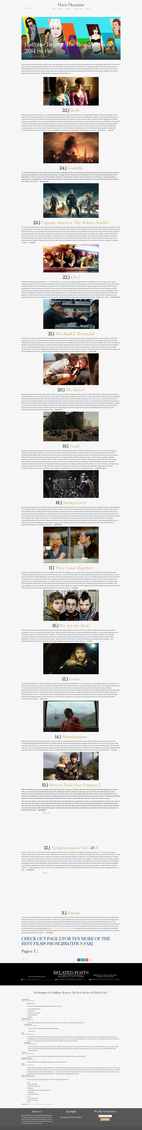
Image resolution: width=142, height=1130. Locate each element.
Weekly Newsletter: (105, 1111)
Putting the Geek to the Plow (71, 1117)
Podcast (87, 9)
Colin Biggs (27, 1042)
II (96, 848)
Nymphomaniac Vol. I (70, 848)
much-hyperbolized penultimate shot (62, 928)
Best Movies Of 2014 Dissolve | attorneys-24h (39, 1104)
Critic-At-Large (78, 9)
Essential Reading (29, 40)
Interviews (68, 9)
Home (53, 9)
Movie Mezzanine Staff (35, 56)
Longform (60, 9)
